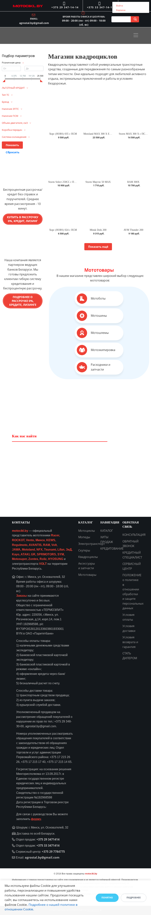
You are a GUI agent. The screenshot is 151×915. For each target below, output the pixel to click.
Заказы (21, 595)
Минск (40, 540)
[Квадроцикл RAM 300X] (133, 160)
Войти (119, 5)
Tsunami (50, 549)
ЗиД (69, 549)
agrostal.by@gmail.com (34, 23)
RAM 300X (133, 182)
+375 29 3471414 (47, 839)
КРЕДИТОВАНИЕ (112, 548)
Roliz (43, 559)
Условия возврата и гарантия (130, 642)
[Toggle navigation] (137, 35)
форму (36, 819)
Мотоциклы (86, 531)
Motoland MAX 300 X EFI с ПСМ (101, 133)
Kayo (15, 554)
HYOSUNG (55, 559)
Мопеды (84, 537)
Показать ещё (98, 246)
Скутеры (84, 550)
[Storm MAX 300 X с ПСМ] (133, 112)
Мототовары (99, 270)
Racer (55, 535)
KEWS (50, 540)
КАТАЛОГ (106, 531)
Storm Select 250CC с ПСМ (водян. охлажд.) (72, 182)
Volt (54, 544)
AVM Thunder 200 (133, 230)
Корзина (120, 10)
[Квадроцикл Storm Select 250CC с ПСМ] (63, 160)
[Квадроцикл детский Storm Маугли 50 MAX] (98, 160)
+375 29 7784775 (53, 852)
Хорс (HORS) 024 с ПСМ (63, 230)
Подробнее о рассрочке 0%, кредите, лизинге (22, 301)
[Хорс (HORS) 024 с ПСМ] (63, 208)
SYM (60, 554)
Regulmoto (19, 544)
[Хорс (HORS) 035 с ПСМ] (63, 112)
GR (33, 554)
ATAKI (25, 554)
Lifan (60, 549)
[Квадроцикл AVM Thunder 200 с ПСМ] (133, 208)
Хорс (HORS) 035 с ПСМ (63, 133)
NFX (39, 549)
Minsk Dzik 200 (98, 230)
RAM (46, 544)
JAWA (16, 549)
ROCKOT (18, 540)
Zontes (33, 559)
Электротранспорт (91, 544)
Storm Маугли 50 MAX (98, 182)
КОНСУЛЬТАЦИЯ (133, 535)
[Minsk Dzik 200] (98, 208)
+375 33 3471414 (47, 845)
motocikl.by (20, 530)
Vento (30, 540)
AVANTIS (35, 544)
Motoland (28, 549)
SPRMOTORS (46, 554)
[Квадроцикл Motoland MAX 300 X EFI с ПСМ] (98, 112)
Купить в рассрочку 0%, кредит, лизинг (22, 219)
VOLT (43, 563)
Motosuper (19, 559)
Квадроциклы (88, 557)
